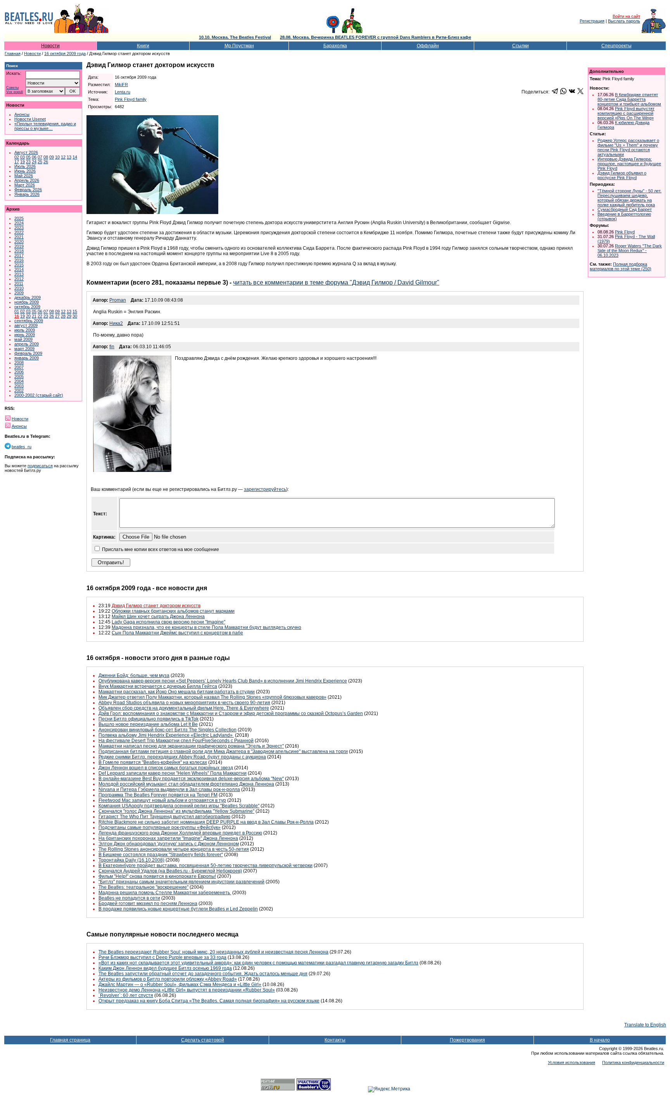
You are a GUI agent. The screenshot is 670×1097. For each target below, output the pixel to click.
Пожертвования (467, 1040)
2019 (19, 246)
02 (16, 157)
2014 (19, 269)
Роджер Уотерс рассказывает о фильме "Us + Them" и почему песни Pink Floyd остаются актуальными (628, 147)
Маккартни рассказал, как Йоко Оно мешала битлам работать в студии (176, 691)
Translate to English (645, 1025)
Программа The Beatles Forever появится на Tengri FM (158, 795)
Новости (50, 45)
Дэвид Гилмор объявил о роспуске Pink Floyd (621, 175)
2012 (19, 278)
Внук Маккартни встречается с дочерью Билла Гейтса (157, 686)
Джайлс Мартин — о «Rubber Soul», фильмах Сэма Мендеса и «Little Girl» (179, 984)
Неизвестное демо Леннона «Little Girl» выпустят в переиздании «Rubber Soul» (186, 990)
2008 (19, 362)
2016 (19, 260)
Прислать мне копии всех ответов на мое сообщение (160, 549)
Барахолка (335, 45)
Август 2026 (26, 152)
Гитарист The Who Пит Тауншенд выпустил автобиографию (164, 816)
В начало (600, 1040)
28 (63, 316)
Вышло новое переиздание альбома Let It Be (148, 724)
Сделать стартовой (202, 1040)
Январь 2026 (27, 194)
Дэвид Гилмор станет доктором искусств (156, 605)
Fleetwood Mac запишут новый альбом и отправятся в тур (162, 800)
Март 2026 (24, 185)
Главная (13, 53)
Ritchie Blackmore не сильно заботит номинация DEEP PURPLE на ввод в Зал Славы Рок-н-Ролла (206, 822)
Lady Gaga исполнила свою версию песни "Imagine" (168, 622)
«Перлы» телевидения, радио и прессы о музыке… (45, 126)
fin (111, 346)
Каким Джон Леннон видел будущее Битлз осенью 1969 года (165, 968)
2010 (19, 288)
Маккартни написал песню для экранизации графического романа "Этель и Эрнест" (191, 746)
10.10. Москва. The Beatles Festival (235, 37)
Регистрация (592, 21)
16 (16, 316)
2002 (19, 390)
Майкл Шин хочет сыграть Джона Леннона (158, 616)
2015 (19, 265)
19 (22, 161)
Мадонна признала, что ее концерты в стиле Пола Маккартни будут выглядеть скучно (206, 627)
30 (75, 316)
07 (40, 157)
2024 (19, 223)
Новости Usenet (30, 119)
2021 (19, 237)
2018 (19, 251)
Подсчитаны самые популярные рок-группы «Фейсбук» (159, 827)
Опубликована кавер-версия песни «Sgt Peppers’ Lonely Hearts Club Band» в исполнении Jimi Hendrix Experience (222, 681)
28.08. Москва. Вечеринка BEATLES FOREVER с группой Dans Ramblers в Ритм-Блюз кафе (375, 37)
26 (45, 161)
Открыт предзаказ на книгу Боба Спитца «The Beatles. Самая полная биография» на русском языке (208, 1001)
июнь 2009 (24, 334)
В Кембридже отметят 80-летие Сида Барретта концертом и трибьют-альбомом (629, 99)
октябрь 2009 (27, 306)
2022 (19, 232)
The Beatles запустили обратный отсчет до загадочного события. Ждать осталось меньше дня (202, 973)
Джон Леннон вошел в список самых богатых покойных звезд (165, 767)
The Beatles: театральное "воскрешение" (143, 887)
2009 (19, 292)
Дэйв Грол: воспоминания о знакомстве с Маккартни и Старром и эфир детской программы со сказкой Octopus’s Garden (230, 713)
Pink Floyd (625, 232)
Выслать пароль (624, 21)
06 (34, 157)
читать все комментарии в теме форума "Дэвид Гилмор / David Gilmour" (336, 282)
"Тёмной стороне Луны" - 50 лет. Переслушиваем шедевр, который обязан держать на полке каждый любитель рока (629, 197)
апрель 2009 (26, 344)
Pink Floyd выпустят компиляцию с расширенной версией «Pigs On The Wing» (625, 113)
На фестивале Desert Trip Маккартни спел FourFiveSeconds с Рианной (176, 740)
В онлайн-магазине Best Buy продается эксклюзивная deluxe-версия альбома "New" (191, 778)
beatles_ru (21, 446)
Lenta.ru (122, 92)
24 (34, 161)
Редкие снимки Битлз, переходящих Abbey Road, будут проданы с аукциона (182, 757)
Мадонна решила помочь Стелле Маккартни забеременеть (164, 892)
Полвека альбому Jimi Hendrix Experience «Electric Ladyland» (166, 735)
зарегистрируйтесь (265, 489)
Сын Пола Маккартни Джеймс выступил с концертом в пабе (177, 633)
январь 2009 (26, 358)
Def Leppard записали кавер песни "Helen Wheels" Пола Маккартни (172, 773)
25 (40, 161)
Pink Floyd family (131, 99)
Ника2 (116, 323)
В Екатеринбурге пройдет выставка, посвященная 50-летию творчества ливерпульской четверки (205, 865)
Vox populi (14, 92)
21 (34, 316)
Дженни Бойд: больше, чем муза (133, 675)
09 (51, 157)
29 (69, 316)
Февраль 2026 (28, 189)
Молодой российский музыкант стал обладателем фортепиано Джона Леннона (186, 784)
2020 (19, 241)
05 (28, 157)
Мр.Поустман (239, 45)
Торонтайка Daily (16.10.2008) (131, 860)
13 (69, 157)
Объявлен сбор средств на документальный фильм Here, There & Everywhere (183, 708)
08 (45, 157)
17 (16, 161)
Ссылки (520, 45)
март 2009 (24, 348)
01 (16, 311)
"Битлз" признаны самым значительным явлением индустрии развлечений (181, 882)
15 (75, 311)
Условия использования (571, 1062)
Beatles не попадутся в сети (129, 898)
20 (28, 316)
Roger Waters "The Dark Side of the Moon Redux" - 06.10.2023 (629, 250)
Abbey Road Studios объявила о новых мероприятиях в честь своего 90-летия (184, 702)
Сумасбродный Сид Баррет (624, 209)
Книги (143, 45)
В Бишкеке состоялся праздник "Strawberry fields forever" (160, 854)
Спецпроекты (616, 45)
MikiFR (121, 84)
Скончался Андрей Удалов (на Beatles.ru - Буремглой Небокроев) (170, 871)
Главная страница (70, 1040)
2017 (19, 255)
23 (28, 161)
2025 (19, 218)
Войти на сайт (626, 16)
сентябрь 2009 (28, 320)
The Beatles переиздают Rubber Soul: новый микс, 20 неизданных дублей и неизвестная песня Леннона (213, 952)
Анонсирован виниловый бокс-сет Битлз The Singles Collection (167, 729)
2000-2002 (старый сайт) (38, 395)
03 (22, 157)
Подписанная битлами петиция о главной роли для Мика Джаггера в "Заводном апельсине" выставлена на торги (223, 751)
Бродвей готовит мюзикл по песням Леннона (147, 903)
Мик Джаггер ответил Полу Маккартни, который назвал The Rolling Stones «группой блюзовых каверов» (212, 697)
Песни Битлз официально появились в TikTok (148, 719)
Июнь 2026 (25, 171)
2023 (19, 227)
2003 (19, 386)
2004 (19, 381)
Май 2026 (23, 175)
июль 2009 (24, 330)
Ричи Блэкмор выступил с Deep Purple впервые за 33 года (162, 957)
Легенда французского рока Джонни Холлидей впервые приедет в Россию (180, 833)
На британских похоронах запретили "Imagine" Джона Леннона (168, 838)
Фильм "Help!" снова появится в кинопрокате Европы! (157, 876)
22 (40, 316)
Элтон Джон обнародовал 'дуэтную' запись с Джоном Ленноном (168, 844)
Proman (117, 300)
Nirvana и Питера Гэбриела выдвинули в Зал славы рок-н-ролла (169, 789)
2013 (19, 274)
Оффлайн (428, 45)
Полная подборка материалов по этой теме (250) (620, 266)
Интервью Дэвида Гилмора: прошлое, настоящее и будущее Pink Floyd (629, 164)
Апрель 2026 (26, 180)
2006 (19, 372)
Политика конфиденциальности (633, 1062)
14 (75, 157)
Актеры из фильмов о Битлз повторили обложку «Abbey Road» (167, 979)
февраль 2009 (28, 353)
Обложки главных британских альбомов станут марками (173, 611)
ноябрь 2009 (26, 302)
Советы (12, 88)
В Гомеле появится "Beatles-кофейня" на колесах (152, 762)
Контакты (335, 1040)
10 (57, 157)
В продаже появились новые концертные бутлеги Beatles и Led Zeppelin (178, 909)
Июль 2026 (25, 166)
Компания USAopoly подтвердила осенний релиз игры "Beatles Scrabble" (178, 805)
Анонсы (21, 114)
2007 (19, 367)
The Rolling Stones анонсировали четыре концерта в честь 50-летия (173, 849)
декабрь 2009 (27, 297)
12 (63, 157)
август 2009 (26, 325)
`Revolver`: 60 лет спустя (125, 995)
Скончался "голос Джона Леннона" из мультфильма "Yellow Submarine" (176, 811)
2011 (18, 283)
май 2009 (23, 339)
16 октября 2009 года (65, 53)
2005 (19, 376)
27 (57, 316)
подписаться (40, 465)
